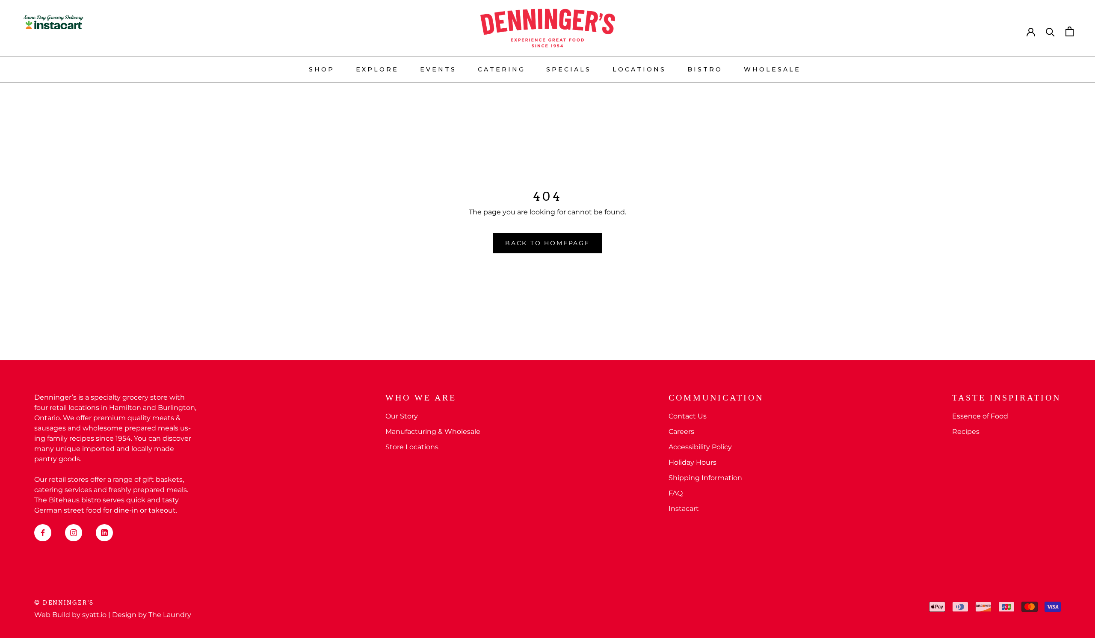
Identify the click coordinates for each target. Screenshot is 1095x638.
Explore (377, 69)
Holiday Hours (692, 462)
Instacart (684, 508)
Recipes (966, 431)
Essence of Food (980, 416)
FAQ (676, 493)
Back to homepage (547, 243)
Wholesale (772, 69)
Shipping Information (705, 478)
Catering (501, 69)
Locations (639, 69)
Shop (321, 69)
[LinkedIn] (104, 532)
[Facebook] (42, 532)
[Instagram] (73, 532)
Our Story (401, 416)
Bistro (704, 69)
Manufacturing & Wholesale (432, 431)
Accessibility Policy (700, 447)
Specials (568, 69)
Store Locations (411, 447)
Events (438, 69)
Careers (681, 431)
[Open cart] (1069, 31)
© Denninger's (64, 602)
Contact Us (688, 416)
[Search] (1050, 31)
